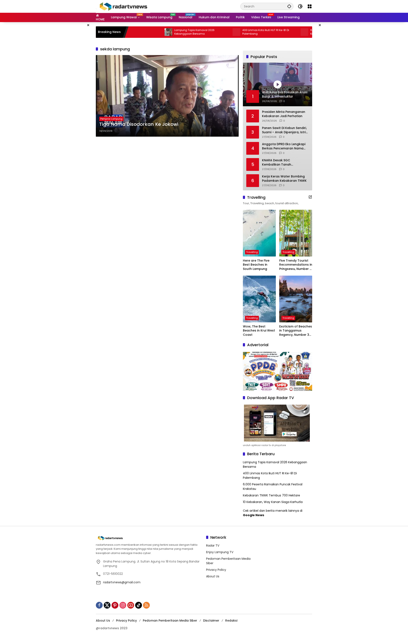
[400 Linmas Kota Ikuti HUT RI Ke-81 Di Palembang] (215, 32)
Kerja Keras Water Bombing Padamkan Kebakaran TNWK (284, 178)
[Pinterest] (115, 605)
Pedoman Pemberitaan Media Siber (170, 620)
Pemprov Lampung (111, 118)
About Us (212, 576)
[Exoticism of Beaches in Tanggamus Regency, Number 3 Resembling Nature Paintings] (295, 299)
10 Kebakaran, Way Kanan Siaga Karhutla (273, 502)
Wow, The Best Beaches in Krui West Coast (259, 330)
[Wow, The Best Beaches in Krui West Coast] (259, 299)
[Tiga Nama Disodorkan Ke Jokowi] (167, 96)
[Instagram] (122, 605)
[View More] (310, 197)
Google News (253, 515)
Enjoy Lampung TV (219, 552)
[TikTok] (138, 605)
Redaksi (231, 620)
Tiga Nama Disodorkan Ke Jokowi (138, 124)
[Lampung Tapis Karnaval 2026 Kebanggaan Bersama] (147, 32)
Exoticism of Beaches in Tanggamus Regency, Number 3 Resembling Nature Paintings (295, 330)
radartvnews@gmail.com (121, 582)
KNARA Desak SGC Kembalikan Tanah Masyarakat (276, 162)
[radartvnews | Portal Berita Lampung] (123, 6)
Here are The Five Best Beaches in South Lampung (256, 265)
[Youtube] (130, 605)
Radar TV (212, 545)
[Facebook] (99, 605)
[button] (289, 6)
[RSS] (146, 605)
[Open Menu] (309, 6)
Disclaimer (211, 620)
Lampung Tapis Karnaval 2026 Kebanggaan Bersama (173, 31)
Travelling (252, 252)
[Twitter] (107, 605)
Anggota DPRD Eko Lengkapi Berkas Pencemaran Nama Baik (283, 146)
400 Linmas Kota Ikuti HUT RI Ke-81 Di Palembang (244, 31)
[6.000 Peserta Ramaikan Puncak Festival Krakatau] (283, 32)
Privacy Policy (216, 570)
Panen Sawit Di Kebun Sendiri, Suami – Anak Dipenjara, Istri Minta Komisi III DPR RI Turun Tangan (284, 130)
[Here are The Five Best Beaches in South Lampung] (259, 233)
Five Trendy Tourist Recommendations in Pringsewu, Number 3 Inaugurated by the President (295, 265)
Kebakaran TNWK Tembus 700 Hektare (271, 495)
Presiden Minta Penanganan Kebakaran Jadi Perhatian (283, 114)
